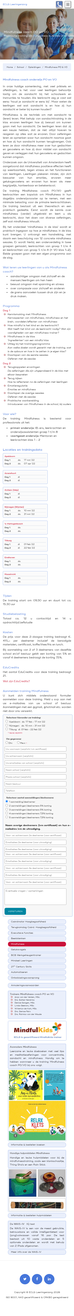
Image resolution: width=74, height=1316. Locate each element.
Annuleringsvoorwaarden (25, 985)
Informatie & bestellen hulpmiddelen (31, 1215)
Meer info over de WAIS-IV (26, 1252)
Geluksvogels (18, 949)
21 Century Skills (21, 966)
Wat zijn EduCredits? (16, 681)
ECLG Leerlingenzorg (15, 4)
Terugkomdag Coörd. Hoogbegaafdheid (33, 927)
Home (10, 67)
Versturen (15, 911)
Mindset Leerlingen (21, 960)
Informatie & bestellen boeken (28, 1144)
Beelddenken (18, 938)
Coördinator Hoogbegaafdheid (28, 921)
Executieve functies (22, 933)
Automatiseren (19, 972)
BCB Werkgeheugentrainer (26, 955)
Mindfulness (17, 944)
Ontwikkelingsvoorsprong (25, 977)
